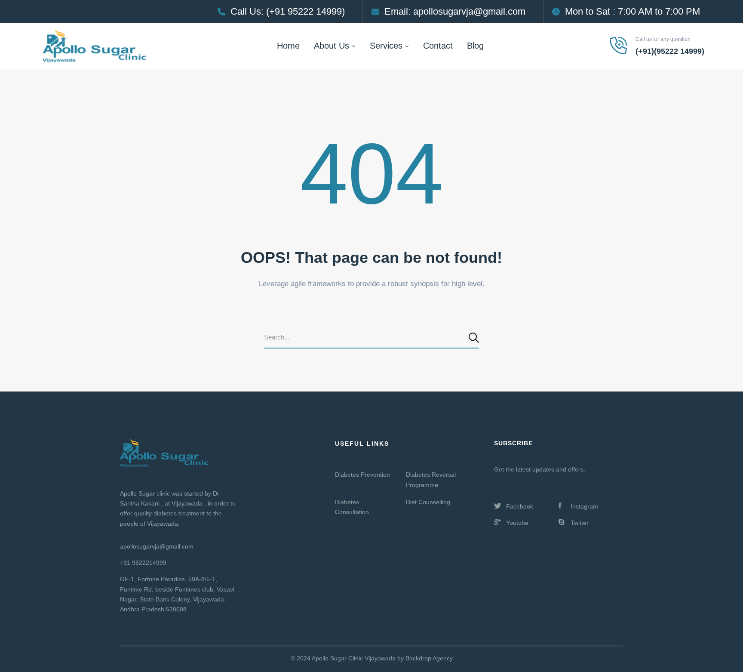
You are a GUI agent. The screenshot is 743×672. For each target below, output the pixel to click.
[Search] (475, 337)
